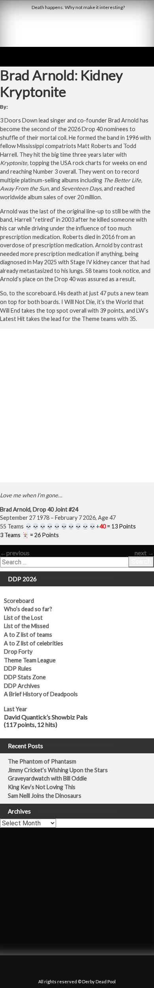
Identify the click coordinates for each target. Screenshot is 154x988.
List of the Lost (23, 617)
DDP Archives (22, 685)
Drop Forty (18, 651)
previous (15, 552)
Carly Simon (19, 857)
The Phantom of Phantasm (42, 761)
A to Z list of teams (28, 634)
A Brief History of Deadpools (41, 694)
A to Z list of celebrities (33, 643)
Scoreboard (19, 600)
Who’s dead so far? (28, 609)
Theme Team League (30, 660)
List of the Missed (26, 626)
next (144, 552)
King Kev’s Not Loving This (41, 787)
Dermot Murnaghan (90, 933)
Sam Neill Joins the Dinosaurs (44, 795)
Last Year (15, 709)
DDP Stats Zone (25, 677)
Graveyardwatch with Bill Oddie (47, 778)
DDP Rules (18, 668)
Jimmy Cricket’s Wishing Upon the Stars (58, 770)
